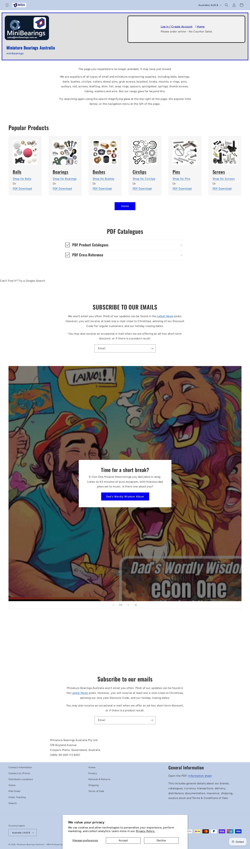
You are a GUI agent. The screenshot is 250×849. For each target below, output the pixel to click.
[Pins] (185, 150)
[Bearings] (65, 150)
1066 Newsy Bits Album (125, 496)
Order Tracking (17, 797)
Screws (219, 172)
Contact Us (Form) (19, 773)
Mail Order (15, 791)
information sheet (200, 775)
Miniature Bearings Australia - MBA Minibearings (40, 844)
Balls (17, 172)
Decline (161, 840)
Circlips (139, 172)
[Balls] (25, 150)
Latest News (165, 316)
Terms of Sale (96, 791)
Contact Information (20, 767)
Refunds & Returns (99, 779)
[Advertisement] (125, 644)
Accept (123, 840)
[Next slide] (128, 605)
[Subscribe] (151, 348)
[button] (7, 5)
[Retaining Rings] (145, 150)
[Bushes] (105, 150)
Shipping (93, 785)
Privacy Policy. (145, 831)
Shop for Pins (181, 178)
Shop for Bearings (64, 178)
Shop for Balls (22, 178)
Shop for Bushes (103, 178)
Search (13, 803)
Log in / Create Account (177, 26)
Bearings (60, 172)
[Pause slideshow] (136, 605)
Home (201, 26)
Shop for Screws (224, 178)
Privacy (92, 773)
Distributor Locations (21, 779)
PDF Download (22, 188)
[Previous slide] (113, 605)
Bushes (99, 172)
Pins (176, 172)
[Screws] (224, 150)
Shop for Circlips (144, 178)
